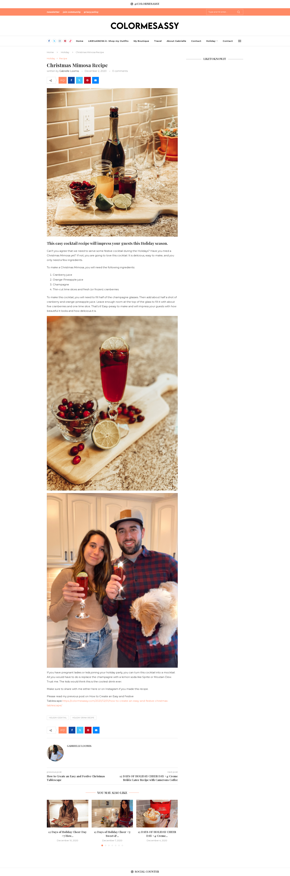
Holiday (210, 41)
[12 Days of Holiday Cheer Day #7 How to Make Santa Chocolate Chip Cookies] (67, 813)
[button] (51, 823)
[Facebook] (49, 41)
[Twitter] (54, 41)
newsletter (53, 12)
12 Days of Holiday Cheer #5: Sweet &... (112, 834)
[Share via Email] (95, 80)
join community (72, 12)
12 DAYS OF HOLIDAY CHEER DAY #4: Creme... (157, 834)
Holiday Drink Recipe (83, 718)
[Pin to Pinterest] (87, 80)
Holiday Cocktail (58, 718)
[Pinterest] (65, 41)
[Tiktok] (70, 41)
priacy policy (91, 12)
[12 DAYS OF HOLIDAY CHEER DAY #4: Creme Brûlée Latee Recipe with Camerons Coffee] (157, 813)
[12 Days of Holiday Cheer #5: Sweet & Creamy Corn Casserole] (112, 813)
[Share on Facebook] (71, 80)
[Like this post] (63, 80)
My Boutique (141, 41)
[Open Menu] (239, 40)
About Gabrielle (176, 41)
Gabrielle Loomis (69, 71)
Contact (196, 41)
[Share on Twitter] (79, 80)
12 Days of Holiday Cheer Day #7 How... (67, 834)
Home (79, 41)
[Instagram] (60, 41)
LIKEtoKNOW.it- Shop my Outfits (108, 41)
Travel (158, 41)
